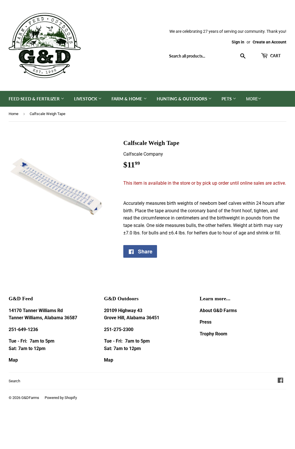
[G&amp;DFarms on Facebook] (280, 381)
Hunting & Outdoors (182, 98)
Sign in (238, 42)
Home (13, 114)
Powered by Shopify (61, 397)
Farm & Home (127, 98)
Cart (275, 55)
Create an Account (269, 42)
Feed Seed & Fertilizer (35, 98)
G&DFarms (30, 397)
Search (14, 381)
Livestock (86, 98)
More (252, 99)
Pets (227, 98)
